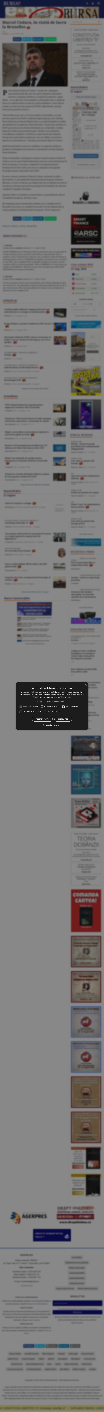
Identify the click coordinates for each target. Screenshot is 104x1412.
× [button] (85, 685)
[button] (52, 701)
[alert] (52, 706)
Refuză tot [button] (63, 719)
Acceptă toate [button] (42, 719)
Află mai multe (65, 697)
